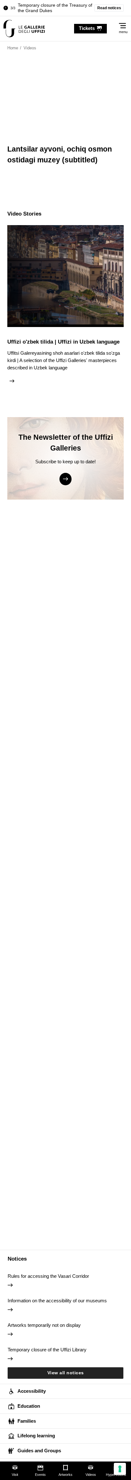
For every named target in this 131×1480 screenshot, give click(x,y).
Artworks (65, 1474)
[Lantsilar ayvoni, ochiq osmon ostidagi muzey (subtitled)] (24, 28)
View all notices (65, 1372)
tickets (87, 28)
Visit (15, 1474)
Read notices (109, 8)
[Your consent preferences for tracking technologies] (120, 1469)
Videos (91, 1474)
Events (40, 1474)
